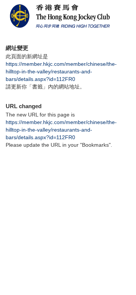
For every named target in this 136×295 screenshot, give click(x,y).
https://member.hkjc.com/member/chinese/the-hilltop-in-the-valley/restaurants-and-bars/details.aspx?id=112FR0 (61, 71)
